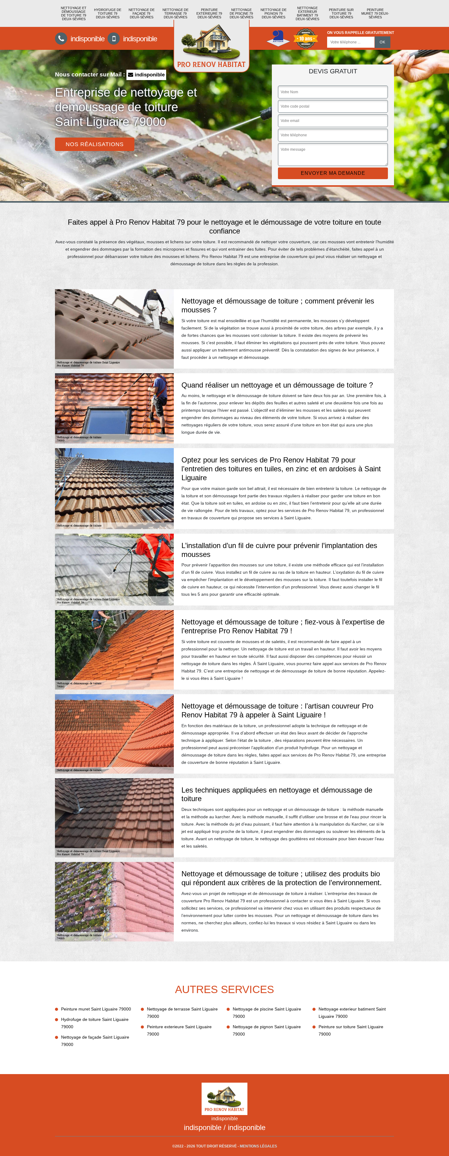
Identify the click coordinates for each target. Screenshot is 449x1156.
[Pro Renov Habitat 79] (211, 46)
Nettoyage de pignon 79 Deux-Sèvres (274, 13)
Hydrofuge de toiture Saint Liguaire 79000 (95, 1023)
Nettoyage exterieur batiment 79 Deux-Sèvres (307, 13)
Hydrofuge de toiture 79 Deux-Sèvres (107, 13)
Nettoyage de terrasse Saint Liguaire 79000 (182, 1013)
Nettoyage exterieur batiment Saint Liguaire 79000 (352, 1013)
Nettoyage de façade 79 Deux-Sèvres (142, 13)
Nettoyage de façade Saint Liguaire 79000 (95, 1041)
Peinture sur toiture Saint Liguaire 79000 (351, 1030)
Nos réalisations (95, 144)
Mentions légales (258, 1146)
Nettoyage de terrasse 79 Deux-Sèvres (175, 13)
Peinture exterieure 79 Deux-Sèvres (209, 13)
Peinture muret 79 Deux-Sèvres (375, 13)
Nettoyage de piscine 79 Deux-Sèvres (241, 13)
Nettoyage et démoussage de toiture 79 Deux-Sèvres (73, 13)
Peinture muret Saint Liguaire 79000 (96, 1009)
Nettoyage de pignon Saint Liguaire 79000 (267, 1030)
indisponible (86, 39)
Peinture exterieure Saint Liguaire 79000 (179, 1030)
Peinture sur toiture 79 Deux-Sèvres (341, 13)
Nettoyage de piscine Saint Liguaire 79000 (267, 1013)
